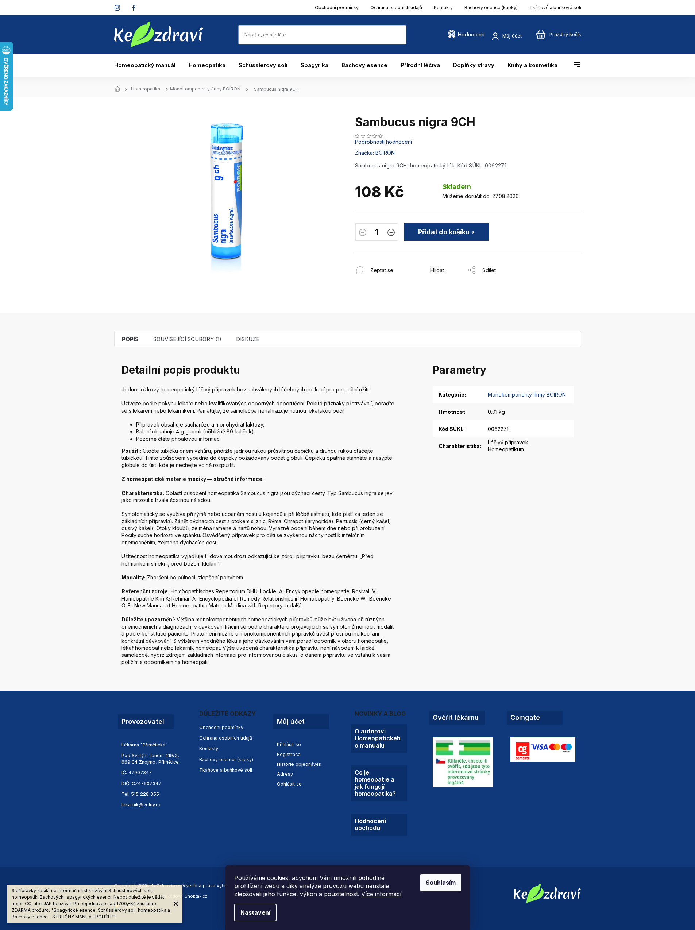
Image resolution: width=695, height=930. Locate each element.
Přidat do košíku (444, 232)
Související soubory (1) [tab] (187, 339)
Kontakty (443, 7)
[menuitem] (148, 65)
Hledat (413, 34)
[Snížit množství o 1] (362, 233)
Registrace (289, 754)
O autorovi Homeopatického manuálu (378, 738)
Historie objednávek (299, 764)
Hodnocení (471, 34)
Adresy (285, 774)
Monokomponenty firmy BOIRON (527, 394)
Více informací (381, 894)
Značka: (375, 153)
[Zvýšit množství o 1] (391, 233)
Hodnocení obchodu (370, 824)
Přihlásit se (289, 744)
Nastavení (255, 912)
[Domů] (120, 89)
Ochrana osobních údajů (396, 7)
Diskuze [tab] (247, 339)
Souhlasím (441, 882)
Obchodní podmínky (337, 7)
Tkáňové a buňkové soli (555, 7)
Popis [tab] (130, 339)
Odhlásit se (289, 784)
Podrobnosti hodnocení (383, 142)
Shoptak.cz (196, 896)
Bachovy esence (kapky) (491, 7)
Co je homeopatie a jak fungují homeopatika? (375, 783)
